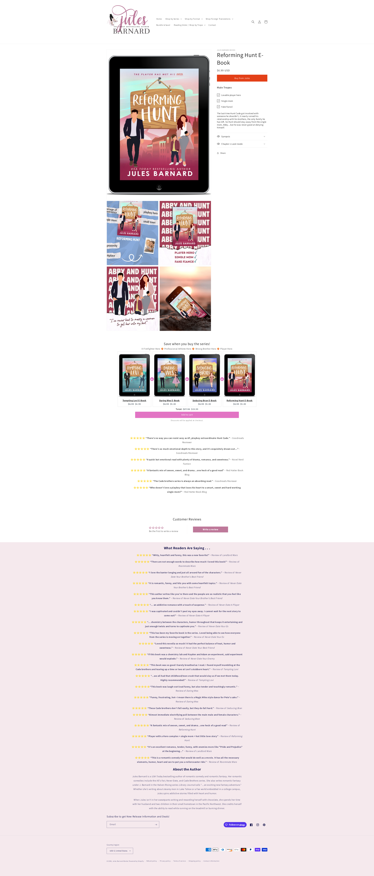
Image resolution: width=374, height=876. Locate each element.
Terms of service (179, 861)
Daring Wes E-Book (169, 400)
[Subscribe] (156, 824)
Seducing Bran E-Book (205, 400)
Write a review (210, 529)
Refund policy (152, 861)
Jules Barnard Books (120, 861)
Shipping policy (195, 861)
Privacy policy (165, 861)
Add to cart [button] (187, 413)
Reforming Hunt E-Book (240, 400)
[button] (173, 19)
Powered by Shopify (136, 861)
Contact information (211, 861)
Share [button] (223, 153)
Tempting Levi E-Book (134, 400)
